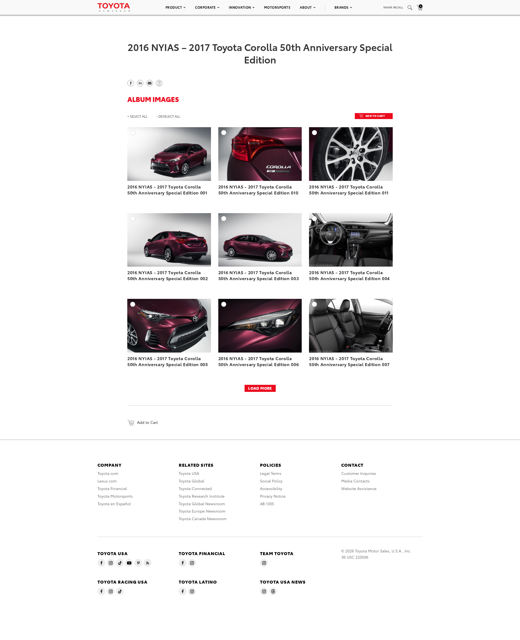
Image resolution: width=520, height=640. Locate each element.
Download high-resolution (194, 142)
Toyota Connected (195, 488)
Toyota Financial (112, 488)
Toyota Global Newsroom (202, 503)
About (306, 7)
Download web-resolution (195, 147)
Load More (260, 388)
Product (173, 7)
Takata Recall (393, 7)
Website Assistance (358, 488)
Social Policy (271, 481)
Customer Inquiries (358, 473)
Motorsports (277, 7)
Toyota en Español (114, 503)
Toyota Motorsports (115, 496)
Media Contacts (355, 481)
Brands (341, 7)
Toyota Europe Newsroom (202, 511)
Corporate (205, 7)
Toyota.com (108, 473)
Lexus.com (107, 481)
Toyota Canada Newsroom (203, 518)
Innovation (240, 7)
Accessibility (271, 488)
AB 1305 (267, 503)
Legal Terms (270, 473)
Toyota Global (191, 481)
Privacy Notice (272, 496)
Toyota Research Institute (202, 496)
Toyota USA (189, 473)
